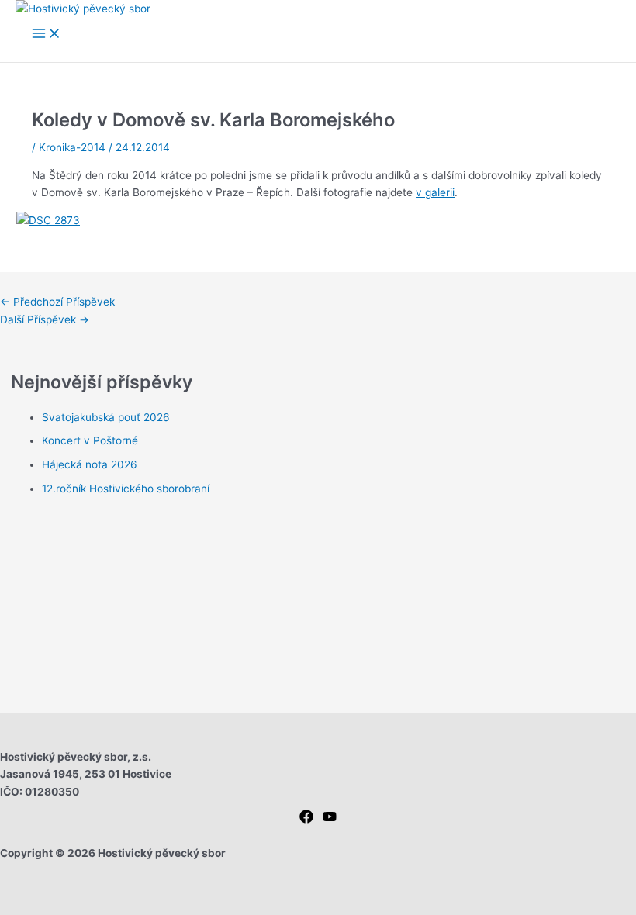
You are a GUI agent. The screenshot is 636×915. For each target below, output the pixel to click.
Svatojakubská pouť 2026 (106, 417)
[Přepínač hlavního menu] (47, 34)
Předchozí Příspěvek (57, 301)
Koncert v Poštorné (90, 440)
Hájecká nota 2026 (89, 464)
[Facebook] (306, 819)
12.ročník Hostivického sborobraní (125, 488)
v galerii (435, 192)
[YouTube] (330, 819)
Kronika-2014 (72, 147)
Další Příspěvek (44, 319)
